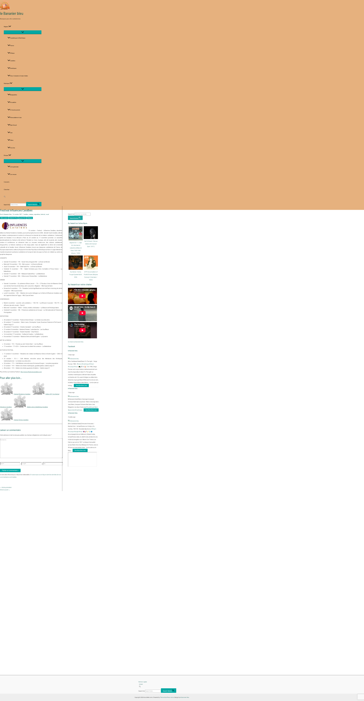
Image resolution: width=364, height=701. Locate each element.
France (12, 45)
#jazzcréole (71, 410)
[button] (10, 26)
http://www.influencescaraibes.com (31, 372)
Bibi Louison (4, 218)
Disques (6, 155)
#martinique (85, 364)
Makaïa (30, 218)
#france (79, 364)
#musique (71, 366)
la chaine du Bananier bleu (75, 342)
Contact (141, 684)
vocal (47, 214)
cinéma (31, 214)
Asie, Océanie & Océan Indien (19, 76)
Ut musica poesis (15, 110)
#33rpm (91, 364)
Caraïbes (12, 60)
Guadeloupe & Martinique (17, 38)
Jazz (11, 132)
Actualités (13, 102)
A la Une (12, 148)
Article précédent (5, 487)
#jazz (96, 407)
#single (76, 431)
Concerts (6, 182)
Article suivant (5, 490)
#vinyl (76, 366)
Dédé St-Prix (13, 218)
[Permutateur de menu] (22, 32)
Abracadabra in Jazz (16, 117)
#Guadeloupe (90, 407)
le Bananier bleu (11, 13)
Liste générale (14, 167)
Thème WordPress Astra (167, 697)
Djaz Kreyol (13, 125)
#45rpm (93, 429)
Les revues (13, 174)
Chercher (6, 189)
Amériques (13, 68)
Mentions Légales (142, 682)
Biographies (13, 95)
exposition (37, 214)
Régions (6, 26)
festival (43, 214)
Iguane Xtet (22, 218)
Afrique (12, 53)
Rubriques (7, 83)
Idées (11, 140)
